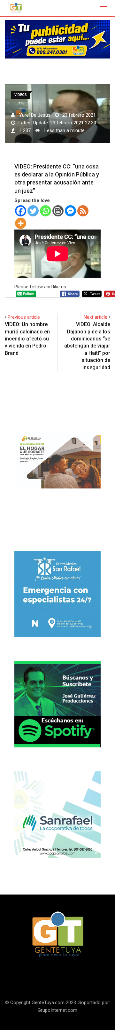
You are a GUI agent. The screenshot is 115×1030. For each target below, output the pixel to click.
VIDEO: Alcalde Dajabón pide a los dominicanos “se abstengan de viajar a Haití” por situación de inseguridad (87, 345)
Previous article (24, 317)
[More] (20, 223)
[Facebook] (20, 210)
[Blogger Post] (58, 210)
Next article (95, 317)
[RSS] (82, 210)
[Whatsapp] (45, 210)
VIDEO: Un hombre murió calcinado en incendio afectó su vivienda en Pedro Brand (27, 338)
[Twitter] (33, 210)
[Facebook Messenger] (70, 210)
